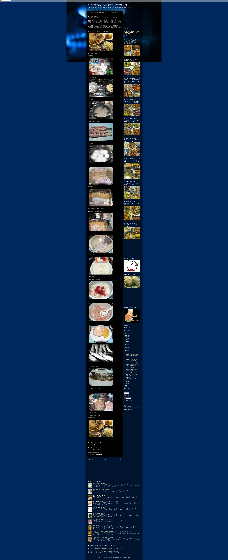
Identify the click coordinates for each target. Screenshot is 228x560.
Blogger (128, 557)
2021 (126, 335)
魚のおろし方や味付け (128, 406)
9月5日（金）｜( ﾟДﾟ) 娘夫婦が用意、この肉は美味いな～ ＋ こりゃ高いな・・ (108, 537)
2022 (126, 333)
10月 (127, 341)
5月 (127, 349)
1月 (127, 383)
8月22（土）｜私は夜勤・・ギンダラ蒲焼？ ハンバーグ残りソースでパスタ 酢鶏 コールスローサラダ (131, 32)
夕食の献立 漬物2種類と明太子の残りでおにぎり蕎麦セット (132, 355)
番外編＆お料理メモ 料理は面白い (130, 409)
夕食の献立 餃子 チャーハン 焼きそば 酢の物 (102, 525)
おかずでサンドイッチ (128, 408)
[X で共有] (99, 454)
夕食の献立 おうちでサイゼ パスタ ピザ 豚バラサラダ (132, 360)
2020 (126, 336)
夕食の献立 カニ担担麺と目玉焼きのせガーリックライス (132, 370)
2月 (127, 381)
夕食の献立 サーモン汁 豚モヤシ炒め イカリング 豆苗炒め (132, 352)
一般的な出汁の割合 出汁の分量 (99, 507)
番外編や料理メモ (93, 447)
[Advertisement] (104, 470)
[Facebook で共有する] (100, 454)
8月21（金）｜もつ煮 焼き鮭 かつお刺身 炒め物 (97, 547)
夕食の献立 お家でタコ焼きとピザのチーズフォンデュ (132, 362)
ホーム (105, 459)
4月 (127, 350)
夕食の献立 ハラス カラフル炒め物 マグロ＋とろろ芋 (132, 375)
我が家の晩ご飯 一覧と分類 (95, 442)
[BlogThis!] (98, 454)
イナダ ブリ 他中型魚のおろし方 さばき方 (101, 519)
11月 (127, 339)
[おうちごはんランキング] (127, 399)
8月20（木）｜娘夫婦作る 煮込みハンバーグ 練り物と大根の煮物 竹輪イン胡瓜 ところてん (105, 548)
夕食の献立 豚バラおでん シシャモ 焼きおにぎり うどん (132, 378)
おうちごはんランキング (128, 400)
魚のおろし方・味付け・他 (95, 444)
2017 (126, 388)
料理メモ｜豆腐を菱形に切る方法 (99, 483)
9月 (127, 342)
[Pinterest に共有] (101, 454)
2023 (126, 332)
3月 (127, 380)
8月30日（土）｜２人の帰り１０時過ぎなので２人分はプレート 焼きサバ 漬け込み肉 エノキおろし (112, 531)
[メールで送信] (97, 454)
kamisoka (118, 557)
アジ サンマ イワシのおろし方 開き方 (101, 489)
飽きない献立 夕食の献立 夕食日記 (100, 495)
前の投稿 (119, 459)
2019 (126, 385)
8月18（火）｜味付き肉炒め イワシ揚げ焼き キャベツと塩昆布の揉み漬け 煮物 (103, 551)
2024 (126, 330)
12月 (127, 338)
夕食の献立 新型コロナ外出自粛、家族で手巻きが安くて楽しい (132, 357)
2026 (126, 327)
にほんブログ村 (127, 395)
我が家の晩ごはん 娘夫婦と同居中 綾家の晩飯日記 (107, 5)
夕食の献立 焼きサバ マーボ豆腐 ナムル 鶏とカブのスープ (133, 365)
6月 (127, 347)
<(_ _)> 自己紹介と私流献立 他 (94, 449)
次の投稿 (90, 459)
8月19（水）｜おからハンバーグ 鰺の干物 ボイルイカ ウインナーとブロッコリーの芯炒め (105, 549)
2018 (126, 386)
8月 (127, 344)
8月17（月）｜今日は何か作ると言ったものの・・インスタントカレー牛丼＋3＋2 (103, 552)
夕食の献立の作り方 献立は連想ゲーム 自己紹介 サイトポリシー (106, 501)
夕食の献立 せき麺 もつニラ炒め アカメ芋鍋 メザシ (133, 368)
